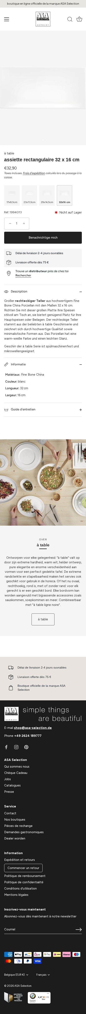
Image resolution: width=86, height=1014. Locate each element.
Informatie (18, 364)
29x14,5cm (47, 202)
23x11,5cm (29, 202)
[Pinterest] (26, 747)
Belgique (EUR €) (14, 974)
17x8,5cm (11, 202)
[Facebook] (6, 747)
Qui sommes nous (16, 766)
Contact (10, 813)
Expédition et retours (19, 860)
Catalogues (12, 785)
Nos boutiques (14, 819)
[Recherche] (70, 20)
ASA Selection (23, 985)
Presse (9, 792)
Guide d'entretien (22, 409)
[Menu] (6, 19)
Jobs (7, 779)
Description (18, 291)
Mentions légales (16, 895)
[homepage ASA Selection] (43, 19)
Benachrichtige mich (43, 237)
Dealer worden (14, 838)
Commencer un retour (23, 868)
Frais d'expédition (34, 173)
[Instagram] (16, 747)
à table (9, 153)
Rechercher (23, 275)
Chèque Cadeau (15, 773)
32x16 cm (64, 202)
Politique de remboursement (25, 876)
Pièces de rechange (18, 826)
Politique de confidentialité (23, 882)
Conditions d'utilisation (20, 888)
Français (41, 974)
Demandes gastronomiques (24, 832)
